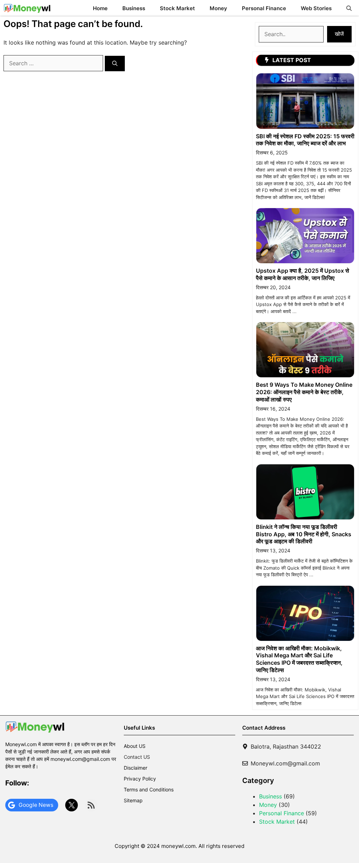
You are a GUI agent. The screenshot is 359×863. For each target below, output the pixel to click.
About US (134, 746)
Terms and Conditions (149, 789)
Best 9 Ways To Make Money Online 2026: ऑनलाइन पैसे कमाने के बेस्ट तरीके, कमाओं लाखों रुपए (304, 392)
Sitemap (133, 800)
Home (100, 8)
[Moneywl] (27, 8)
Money (218, 8)
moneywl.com (178, 846)
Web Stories (316, 8)
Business (133, 8)
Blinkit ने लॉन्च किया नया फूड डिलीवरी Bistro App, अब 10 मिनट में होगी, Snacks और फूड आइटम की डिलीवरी (303, 534)
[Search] (115, 64)
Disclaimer (135, 768)
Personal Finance (264, 8)
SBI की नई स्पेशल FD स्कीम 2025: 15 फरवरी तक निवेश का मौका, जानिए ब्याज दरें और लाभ (305, 140)
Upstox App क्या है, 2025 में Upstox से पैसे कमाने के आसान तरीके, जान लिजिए (302, 274)
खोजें (339, 34)
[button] (349, 8)
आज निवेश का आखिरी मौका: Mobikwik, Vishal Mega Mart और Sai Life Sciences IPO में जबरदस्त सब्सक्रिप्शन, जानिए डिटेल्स (299, 659)
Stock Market (177, 8)
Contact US (137, 757)
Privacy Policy (140, 779)
